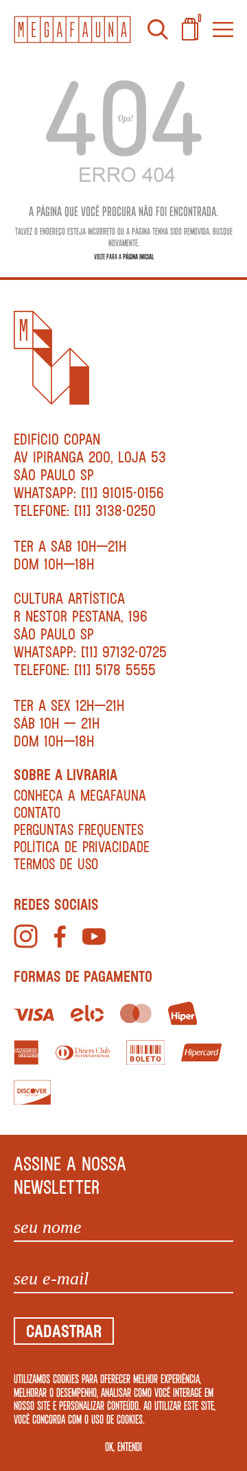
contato (37, 812)
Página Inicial (138, 256)
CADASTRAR (64, 1331)
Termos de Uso (56, 863)
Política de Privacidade (82, 846)
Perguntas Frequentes (78, 829)
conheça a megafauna (80, 795)
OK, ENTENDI (123, 1446)
